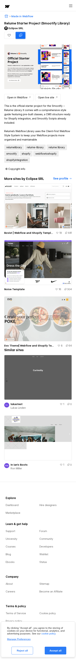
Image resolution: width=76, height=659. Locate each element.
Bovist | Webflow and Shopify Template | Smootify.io (29, 232)
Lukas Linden (18, 407)
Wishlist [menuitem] (43, 554)
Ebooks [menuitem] (10, 562)
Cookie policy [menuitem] (47, 613)
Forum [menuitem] (43, 531)
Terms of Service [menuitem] (16, 613)
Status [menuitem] (43, 562)
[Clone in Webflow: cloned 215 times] (20, 35)
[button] (9, 35)
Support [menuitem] (10, 531)
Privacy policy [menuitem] (14, 621)
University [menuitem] (11, 538)
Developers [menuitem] (46, 546)
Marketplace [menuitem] (13, 512)
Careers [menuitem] (10, 591)
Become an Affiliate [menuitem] (51, 591)
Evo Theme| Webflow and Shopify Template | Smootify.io (30, 345)
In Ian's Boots (19, 464)
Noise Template (14, 289)
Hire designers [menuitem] (48, 505)
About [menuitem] (9, 583)
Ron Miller (16, 468)
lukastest (16, 404)
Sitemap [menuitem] (44, 583)
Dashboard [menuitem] (12, 505)
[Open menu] (71, 6)
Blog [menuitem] (8, 554)
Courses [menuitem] (11, 546)
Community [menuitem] (46, 538)
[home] (7, 7)
